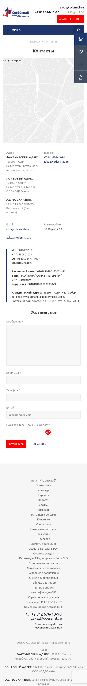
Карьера (43, 495)
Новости (43, 499)
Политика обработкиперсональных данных (48, 626)
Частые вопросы (43, 587)
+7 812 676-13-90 (47, 12)
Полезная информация (43, 563)
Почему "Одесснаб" (43, 480)
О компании (43, 485)
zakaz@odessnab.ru (72, 7)
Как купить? (43, 533)
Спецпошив (43, 524)
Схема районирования (43, 577)
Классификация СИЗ (43, 592)
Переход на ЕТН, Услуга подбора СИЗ (43, 558)
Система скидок (43, 553)
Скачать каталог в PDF (43, 548)
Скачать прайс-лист (43, 543)
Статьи (43, 504)
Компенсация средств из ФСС (43, 606)
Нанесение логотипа (43, 529)
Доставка (43, 538)
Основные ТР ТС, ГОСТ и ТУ (44, 602)
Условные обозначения (44, 572)
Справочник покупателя (43, 597)
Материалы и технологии (43, 568)
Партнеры (43, 509)
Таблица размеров (43, 582)
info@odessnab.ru (17, 229)
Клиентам (43, 519)
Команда (43, 490)
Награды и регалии (43, 514)
